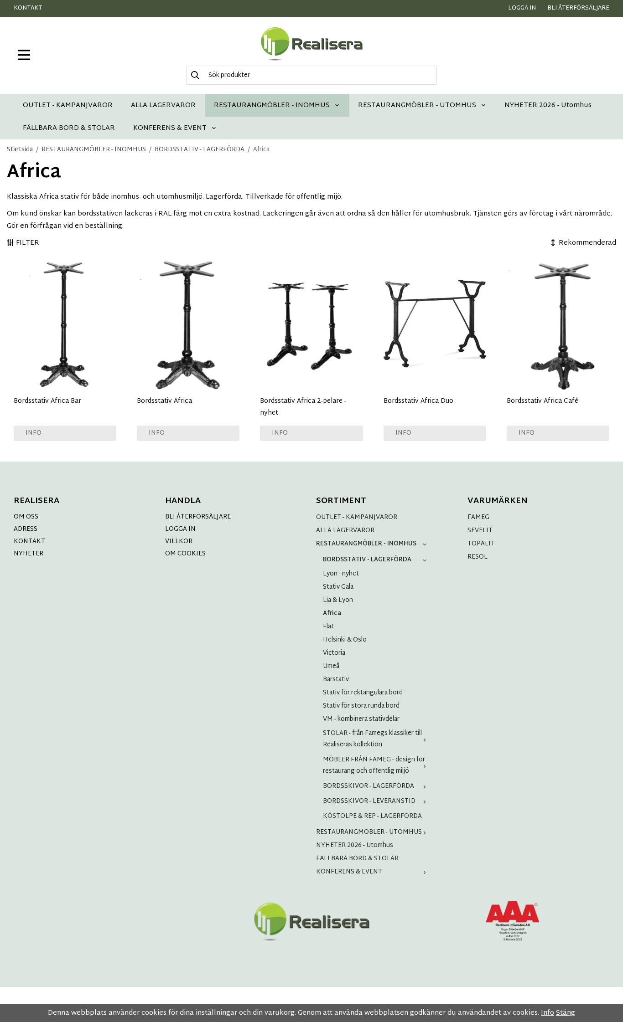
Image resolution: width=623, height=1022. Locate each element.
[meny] (24, 55)
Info (34, 433)
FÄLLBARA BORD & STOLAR (69, 128)
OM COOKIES (185, 554)
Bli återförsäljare (578, 8)
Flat (328, 626)
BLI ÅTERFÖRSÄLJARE (198, 517)
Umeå (331, 666)
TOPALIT (481, 544)
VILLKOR (178, 541)
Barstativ (336, 679)
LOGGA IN (180, 529)
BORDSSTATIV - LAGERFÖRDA (367, 559)
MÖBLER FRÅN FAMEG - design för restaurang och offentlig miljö (374, 765)
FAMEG (478, 517)
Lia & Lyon (338, 600)
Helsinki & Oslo (345, 640)
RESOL (477, 557)
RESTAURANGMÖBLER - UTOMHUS (417, 105)
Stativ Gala (338, 587)
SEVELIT (480, 530)
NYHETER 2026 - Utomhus (548, 105)
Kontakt (28, 8)
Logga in (522, 8)
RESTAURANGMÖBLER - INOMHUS (272, 105)
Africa (332, 613)
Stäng (565, 1013)
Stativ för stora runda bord (361, 706)
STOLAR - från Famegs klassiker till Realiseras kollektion (372, 739)
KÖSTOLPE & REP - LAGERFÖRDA (372, 816)
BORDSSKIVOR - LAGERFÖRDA (368, 786)
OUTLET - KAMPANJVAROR (68, 105)
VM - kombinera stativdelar (361, 719)
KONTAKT (29, 541)
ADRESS (25, 529)
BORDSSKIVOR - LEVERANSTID (369, 801)
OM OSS (26, 517)
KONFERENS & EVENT (170, 128)
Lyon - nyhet (341, 574)
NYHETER (28, 554)
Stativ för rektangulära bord (363, 692)
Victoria (334, 653)
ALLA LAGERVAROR (163, 105)
